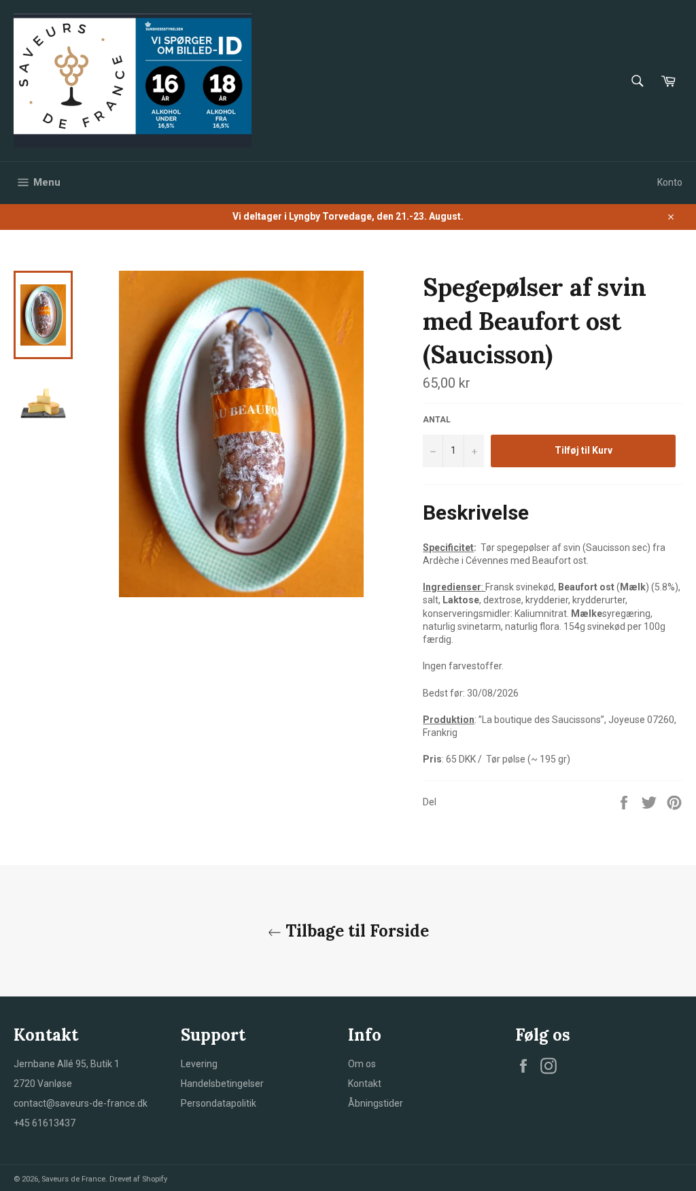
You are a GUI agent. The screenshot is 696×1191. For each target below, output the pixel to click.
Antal (437, 419)
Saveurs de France (73, 1179)
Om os (362, 1063)
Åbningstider (375, 1103)
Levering (199, 1063)
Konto (669, 182)
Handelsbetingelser (222, 1083)
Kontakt (364, 1083)
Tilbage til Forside (355, 930)
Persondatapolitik (218, 1103)
